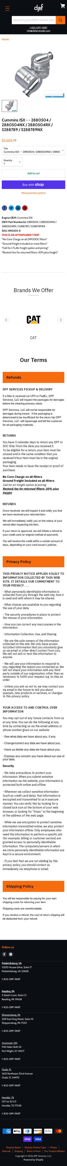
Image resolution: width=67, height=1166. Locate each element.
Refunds (6, 1151)
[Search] (60, 20)
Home (5, 39)
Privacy (53, 1147)
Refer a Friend (33, 1151)
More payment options (33, 192)
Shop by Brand (13, 1147)
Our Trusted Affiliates (54, 1151)
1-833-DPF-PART (38, 27)
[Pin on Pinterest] (25, 208)
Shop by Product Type (35, 1147)
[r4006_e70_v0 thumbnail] (9, 106)
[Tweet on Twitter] (11, 208)
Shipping (18, 1151)
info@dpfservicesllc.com (38, 30)
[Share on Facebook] (4, 208)
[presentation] (6, 320)
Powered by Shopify (33, 1159)
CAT (33, 337)
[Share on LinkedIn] (18, 208)
